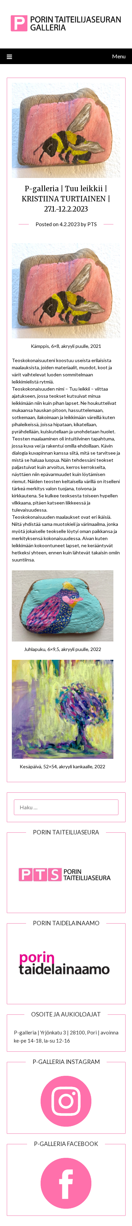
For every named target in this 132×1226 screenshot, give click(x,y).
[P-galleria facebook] (66, 1180)
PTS (92, 224)
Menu (119, 56)
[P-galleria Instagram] (66, 1098)
